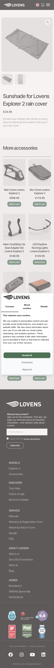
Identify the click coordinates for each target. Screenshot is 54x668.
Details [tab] (44, 306)
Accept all (27, 355)
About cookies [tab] (27, 306)
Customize (27, 362)
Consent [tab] (9, 306)
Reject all (27, 369)
